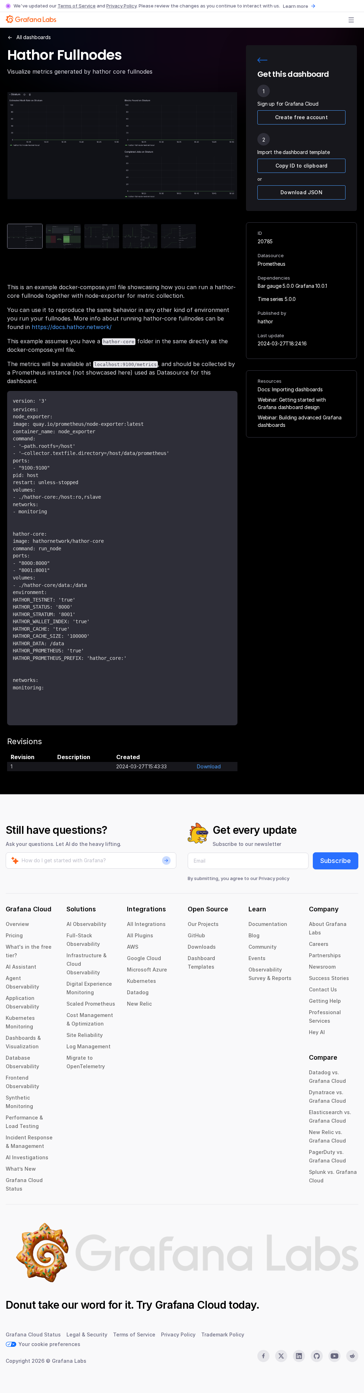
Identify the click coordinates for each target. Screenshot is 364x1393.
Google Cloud (144, 958)
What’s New (21, 1169)
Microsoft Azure (147, 969)
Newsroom (322, 967)
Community (262, 947)
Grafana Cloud (190, 1304)
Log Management (88, 1046)
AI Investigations (27, 1157)
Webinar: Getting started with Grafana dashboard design (292, 403)
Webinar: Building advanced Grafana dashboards (300, 421)
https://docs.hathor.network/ (72, 326)
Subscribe (335, 860)
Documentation (267, 924)
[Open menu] (351, 20)
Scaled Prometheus (90, 1004)
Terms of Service (77, 6)
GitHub (196, 935)
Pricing (14, 935)
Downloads (202, 947)
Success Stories (329, 978)
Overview (17, 924)
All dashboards (33, 37)
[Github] (317, 1356)
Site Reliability (84, 1035)
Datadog (138, 992)
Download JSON (301, 192)
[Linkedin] (299, 1356)
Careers (318, 944)
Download (209, 766)
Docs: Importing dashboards (290, 389)
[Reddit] (352, 1356)
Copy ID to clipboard (301, 166)
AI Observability (86, 924)
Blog (253, 935)
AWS (132, 947)
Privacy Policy (121, 6)
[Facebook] (263, 1356)
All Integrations (146, 924)
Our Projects (203, 924)
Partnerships (325, 955)
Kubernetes (141, 981)
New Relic (139, 1004)
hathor (265, 321)
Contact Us (323, 989)
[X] (281, 1356)
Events (257, 958)
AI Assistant (21, 967)
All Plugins (140, 935)
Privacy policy (274, 878)
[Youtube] (334, 1356)
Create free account (301, 117)
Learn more (295, 6)
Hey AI (317, 1032)
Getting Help (325, 1001)
